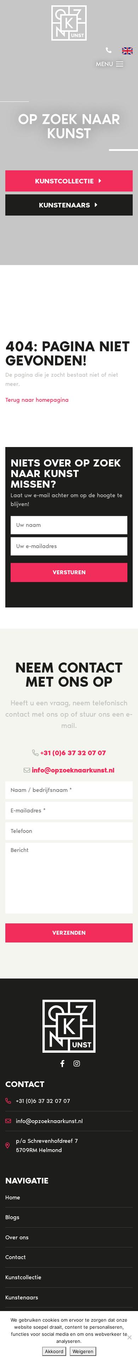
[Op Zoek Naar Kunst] (69, 23)
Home (12, 1197)
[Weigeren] (129, 1337)
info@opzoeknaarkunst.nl (72, 770)
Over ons (17, 1237)
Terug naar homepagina (37, 399)
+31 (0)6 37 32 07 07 (72, 753)
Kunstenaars (65, 205)
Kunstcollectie (65, 181)
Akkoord (54, 1351)
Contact (15, 1257)
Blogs (12, 1217)
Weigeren (83, 1351)
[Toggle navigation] (119, 64)
